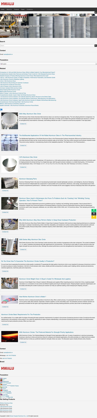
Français (8, 383)
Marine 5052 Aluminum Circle (8, 91)
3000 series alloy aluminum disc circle (32, 239)
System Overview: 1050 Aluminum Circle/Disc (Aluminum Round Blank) (19, 105)
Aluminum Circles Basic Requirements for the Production (20, 314)
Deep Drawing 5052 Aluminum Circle (10, 90)
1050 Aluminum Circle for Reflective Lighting (12, 79)
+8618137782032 (7, 358)
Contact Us (23, 123)
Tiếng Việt (10, 397)
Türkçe (7, 396)
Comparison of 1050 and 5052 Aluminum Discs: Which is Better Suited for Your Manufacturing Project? (27, 72)
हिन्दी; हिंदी (4, 387)
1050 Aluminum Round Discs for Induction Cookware (14, 83)
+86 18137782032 (11, 355)
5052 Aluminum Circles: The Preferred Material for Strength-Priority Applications (46, 332)
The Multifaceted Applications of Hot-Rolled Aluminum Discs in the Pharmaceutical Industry (50, 135)
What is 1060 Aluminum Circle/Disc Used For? (12, 103)
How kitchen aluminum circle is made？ (32, 296)
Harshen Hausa (14, 386)
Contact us (30, 9)
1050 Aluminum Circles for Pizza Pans (10, 84)
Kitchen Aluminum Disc (6, 403)
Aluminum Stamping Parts (28, 179)
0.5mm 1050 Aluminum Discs (8, 81)
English (4, 378)
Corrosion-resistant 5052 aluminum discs (11, 88)
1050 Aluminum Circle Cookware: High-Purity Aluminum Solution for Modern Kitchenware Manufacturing (28, 100)
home (2, 9)
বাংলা (3, 380)
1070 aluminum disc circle (28, 157)
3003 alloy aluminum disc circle (30, 114)
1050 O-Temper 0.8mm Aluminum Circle (10, 86)
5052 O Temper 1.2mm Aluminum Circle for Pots (13, 93)
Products (16, 9)
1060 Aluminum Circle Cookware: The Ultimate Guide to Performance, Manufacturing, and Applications (27, 98)
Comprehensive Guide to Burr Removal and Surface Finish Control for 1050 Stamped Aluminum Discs (27, 74)
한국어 (4, 389)
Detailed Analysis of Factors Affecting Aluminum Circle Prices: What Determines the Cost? (24, 76)
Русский (8, 391)
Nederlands (5, 381)
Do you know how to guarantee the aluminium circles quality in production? (27, 261)
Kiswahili (9, 393)
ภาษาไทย (5, 394)
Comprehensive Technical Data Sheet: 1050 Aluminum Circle (16, 102)
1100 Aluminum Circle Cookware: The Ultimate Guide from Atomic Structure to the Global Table (25, 97)
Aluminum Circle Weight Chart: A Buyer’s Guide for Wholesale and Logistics (45, 279)
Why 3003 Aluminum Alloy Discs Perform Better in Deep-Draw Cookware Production (47, 220)
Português (5, 390)
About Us (9, 9)
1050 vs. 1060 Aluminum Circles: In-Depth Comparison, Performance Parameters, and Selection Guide (27, 77)
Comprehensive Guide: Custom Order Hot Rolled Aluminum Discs (17, 95)
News (22, 9)
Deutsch (4, 384)
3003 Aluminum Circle (6, 410)
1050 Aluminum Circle (6, 406)
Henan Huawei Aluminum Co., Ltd (19, 416)
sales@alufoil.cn (8, 54)
